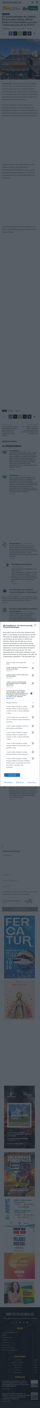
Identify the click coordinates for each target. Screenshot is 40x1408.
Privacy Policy (31, 782)
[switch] (32, 668)
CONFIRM (12, 775)
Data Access (20, 782)
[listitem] (20, 663)
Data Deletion (8, 782)
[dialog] (20, 704)
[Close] (36, 626)
